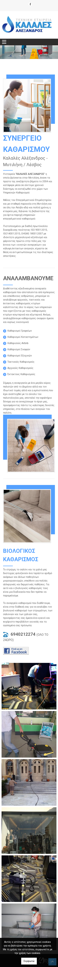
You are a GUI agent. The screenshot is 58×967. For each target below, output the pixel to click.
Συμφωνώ (29, 961)
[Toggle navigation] (4, 42)
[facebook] (30, 4)
